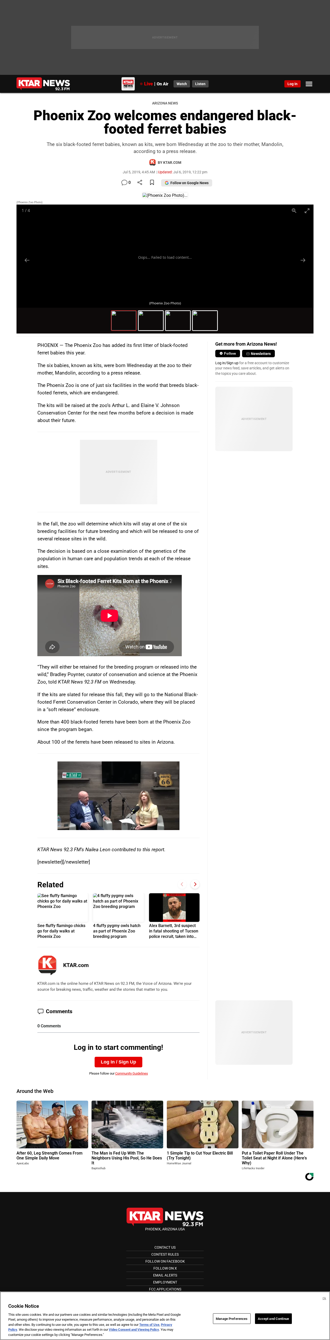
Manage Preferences (232, 1318)
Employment (165, 1282)
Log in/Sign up (226, 363)
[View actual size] (294, 211)
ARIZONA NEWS (165, 103)
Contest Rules (165, 1254)
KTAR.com (76, 965)
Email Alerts (165, 1275)
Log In (292, 84)
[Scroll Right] (195, 884)
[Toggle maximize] (307, 211)
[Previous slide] (27, 260)
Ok (324, 1298)
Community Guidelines (131, 1073)
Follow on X (165, 1268)
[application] (118, 795)
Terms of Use (149, 1325)
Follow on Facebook (165, 1261)
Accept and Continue (273, 1318)
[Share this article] (139, 183)
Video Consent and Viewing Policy (134, 1330)
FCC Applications (165, 1289)
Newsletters (261, 354)
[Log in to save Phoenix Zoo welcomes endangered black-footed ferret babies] (151, 183)
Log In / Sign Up (118, 1062)
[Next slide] (303, 260)
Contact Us (165, 1247)
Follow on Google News (189, 183)
